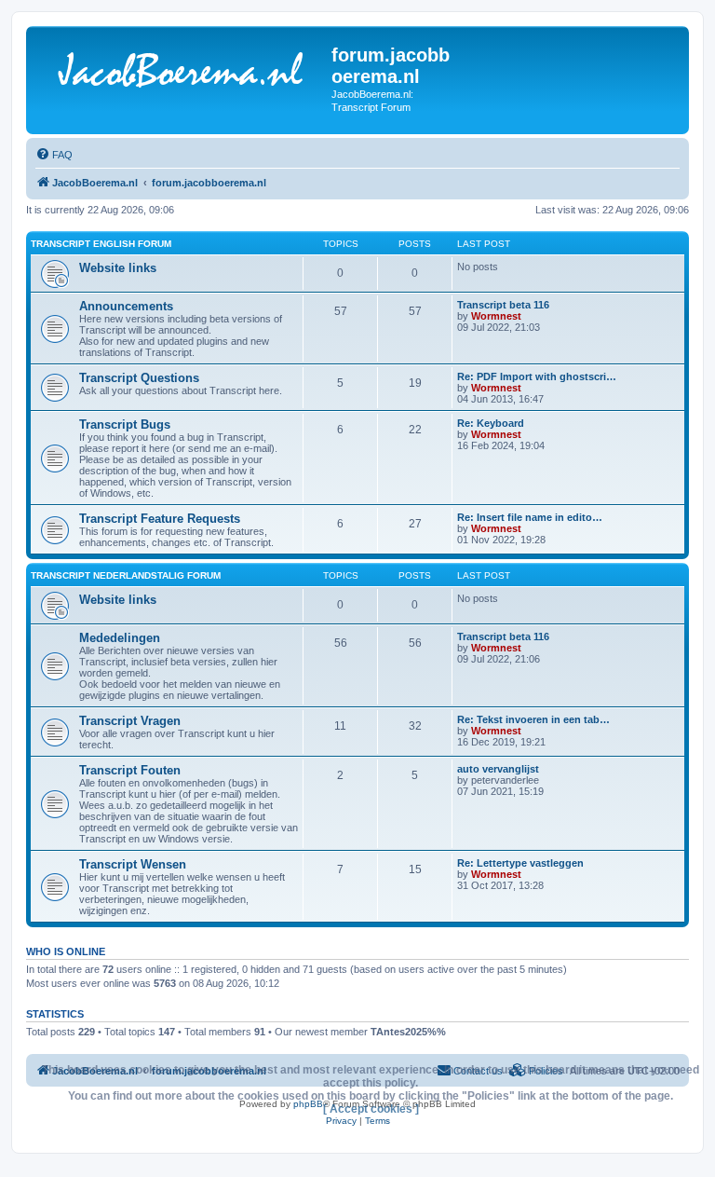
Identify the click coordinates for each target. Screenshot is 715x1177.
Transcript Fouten (130, 770)
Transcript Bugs (124, 424)
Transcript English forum (101, 244)
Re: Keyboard (490, 423)
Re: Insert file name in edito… (529, 517)
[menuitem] (54, 155)
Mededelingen (119, 638)
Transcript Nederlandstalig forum (126, 575)
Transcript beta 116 (503, 304)
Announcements (126, 306)
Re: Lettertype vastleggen (520, 863)
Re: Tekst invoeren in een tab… (533, 719)
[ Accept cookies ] (371, 1108)
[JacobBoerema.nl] (181, 73)
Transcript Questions (139, 378)
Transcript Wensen (132, 864)
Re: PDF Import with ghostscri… (536, 376)
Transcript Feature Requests (159, 519)
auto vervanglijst (498, 768)
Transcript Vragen (130, 721)
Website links (117, 268)
